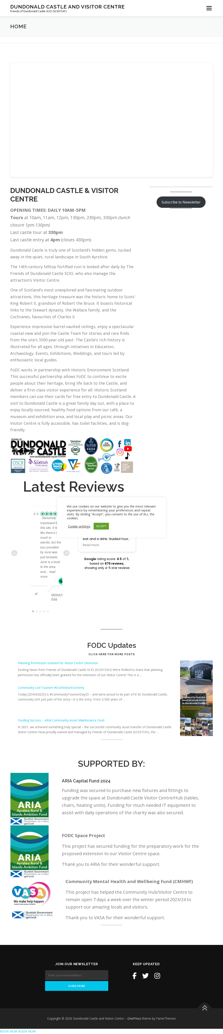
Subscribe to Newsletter (181, 202)
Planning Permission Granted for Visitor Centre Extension (58, 663)
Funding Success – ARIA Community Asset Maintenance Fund (61, 720)
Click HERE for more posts (111, 654)
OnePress (134, 1018)
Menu (209, 8)
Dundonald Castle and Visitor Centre (67, 7)
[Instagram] (157, 975)
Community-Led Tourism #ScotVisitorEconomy (51, 687)
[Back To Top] (204, 1008)
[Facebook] (134, 975)
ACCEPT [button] (101, 526)
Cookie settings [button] (79, 526)
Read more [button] (91, 545)
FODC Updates (111, 645)
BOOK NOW (8, 1031)
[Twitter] (145, 975)
